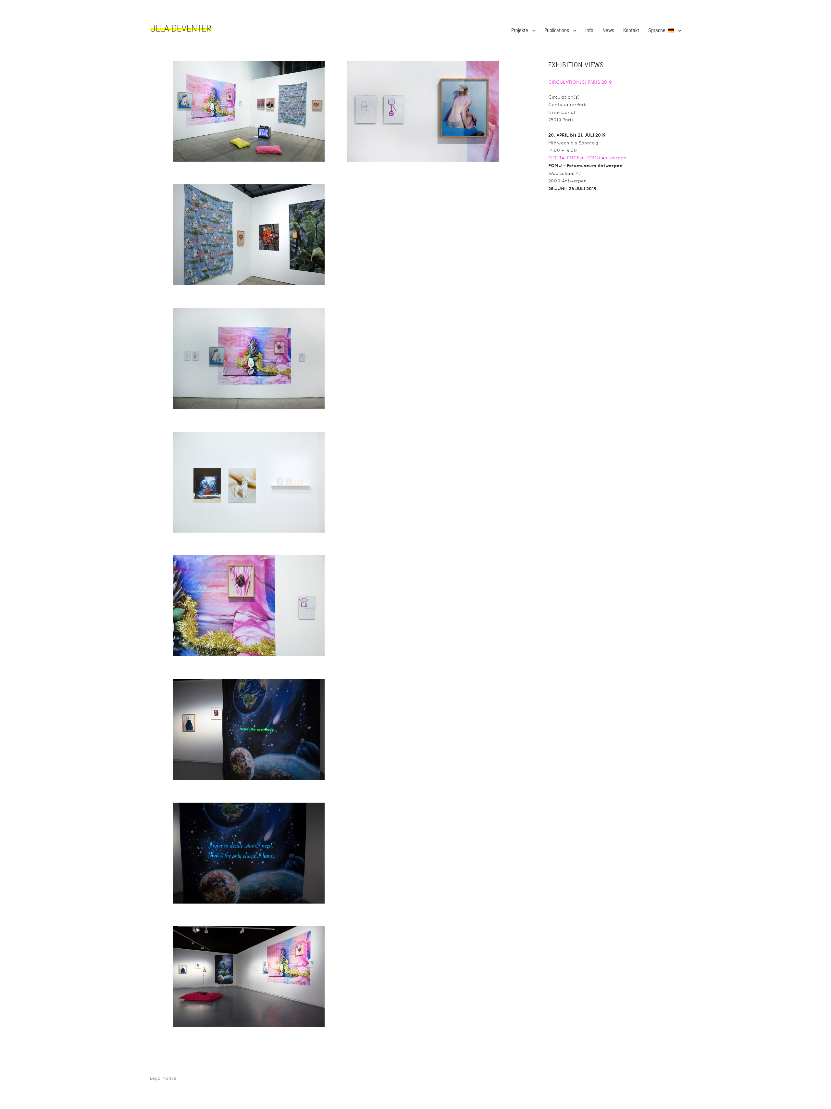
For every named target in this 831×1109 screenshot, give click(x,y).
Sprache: (658, 30)
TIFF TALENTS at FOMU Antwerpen (587, 157)
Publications (556, 30)
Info (589, 30)
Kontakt (631, 30)
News (608, 30)
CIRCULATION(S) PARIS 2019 (580, 82)
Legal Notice (163, 1078)
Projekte (519, 30)
